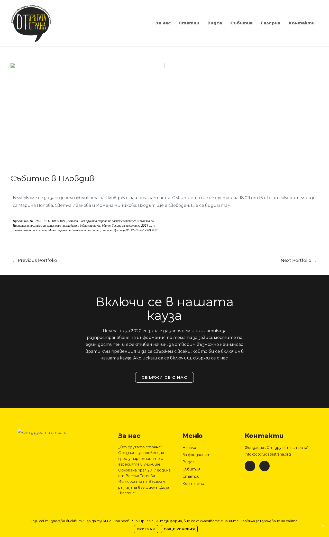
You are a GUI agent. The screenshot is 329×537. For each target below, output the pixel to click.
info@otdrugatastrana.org (268, 454)
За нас (163, 23)
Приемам (146, 529)
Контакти (302, 23)
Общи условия (179, 529)
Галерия (270, 23)
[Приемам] (322, 525)
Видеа (214, 23)
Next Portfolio (299, 260)
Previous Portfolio (34, 260)
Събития (241, 23)
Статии (189, 23)
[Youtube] (264, 466)
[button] (164, 377)
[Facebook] (250, 466)
